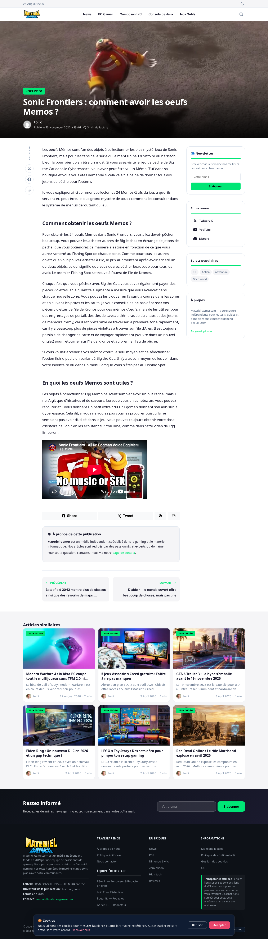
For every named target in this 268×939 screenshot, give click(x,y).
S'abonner (216, 186)
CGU (204, 868)
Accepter (219, 925)
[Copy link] (29, 190)
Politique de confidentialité (218, 855)
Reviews (154, 881)
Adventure (221, 272)
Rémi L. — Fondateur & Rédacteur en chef (118, 883)
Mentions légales (212, 848)
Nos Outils (187, 14)
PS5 (151, 855)
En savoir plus (81, 930)
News (87, 14)
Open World (200, 279)
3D (194, 272)
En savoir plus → (201, 331)
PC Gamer (105, 14)
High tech (155, 874)
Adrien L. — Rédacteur (111, 905)
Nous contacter (107, 861)
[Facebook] (29, 179)
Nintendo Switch (159, 861)
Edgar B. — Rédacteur (111, 898)
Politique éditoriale (109, 855)
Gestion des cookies (214, 861)
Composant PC (131, 14)
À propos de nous (108, 848)
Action (206, 272)
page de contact (123, 553)
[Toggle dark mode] (242, 3)
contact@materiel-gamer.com (54, 899)
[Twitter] (29, 168)
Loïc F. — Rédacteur (110, 892)
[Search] (241, 14)
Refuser (197, 925)
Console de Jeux (160, 14)
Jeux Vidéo (34, 91)
